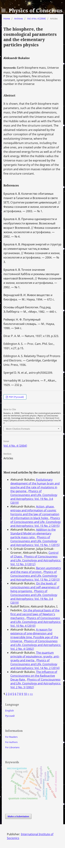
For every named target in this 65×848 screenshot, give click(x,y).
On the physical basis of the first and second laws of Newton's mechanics (34, 614)
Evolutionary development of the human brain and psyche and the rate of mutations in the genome (35, 485)
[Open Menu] (3, 10)
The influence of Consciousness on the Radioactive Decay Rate (33, 675)
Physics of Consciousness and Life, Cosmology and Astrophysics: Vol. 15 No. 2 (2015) (35, 522)
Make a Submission (18, 816)
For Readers (11, 736)
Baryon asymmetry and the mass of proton (35, 570)
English (9, 710)
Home (6, 18)
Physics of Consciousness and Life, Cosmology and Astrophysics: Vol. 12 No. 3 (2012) (35, 560)
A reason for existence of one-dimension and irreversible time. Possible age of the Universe (34, 635)
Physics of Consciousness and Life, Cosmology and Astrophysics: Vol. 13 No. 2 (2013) (35, 575)
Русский (10, 715)
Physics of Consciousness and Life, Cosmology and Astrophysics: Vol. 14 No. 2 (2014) (35, 664)
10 (25, 694)
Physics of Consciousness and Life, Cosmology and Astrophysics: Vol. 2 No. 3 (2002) (35, 683)
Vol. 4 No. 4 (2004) (36, 18)
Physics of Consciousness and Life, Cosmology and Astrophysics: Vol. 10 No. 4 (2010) (35, 622)
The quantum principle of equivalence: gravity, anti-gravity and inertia (34, 656)
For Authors (11, 742)
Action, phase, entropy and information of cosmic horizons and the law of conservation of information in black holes (34, 512)
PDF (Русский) (16, 396)
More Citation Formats (18, 428)
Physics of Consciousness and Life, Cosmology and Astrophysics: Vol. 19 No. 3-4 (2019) (33, 497)
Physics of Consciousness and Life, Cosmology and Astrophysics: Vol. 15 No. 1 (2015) (35, 541)
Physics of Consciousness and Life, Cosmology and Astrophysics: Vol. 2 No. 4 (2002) (35, 645)
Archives (18, 18)
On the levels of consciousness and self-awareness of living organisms (34, 587)
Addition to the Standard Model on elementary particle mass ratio (33, 533)
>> (31, 694)
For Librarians (12, 747)
